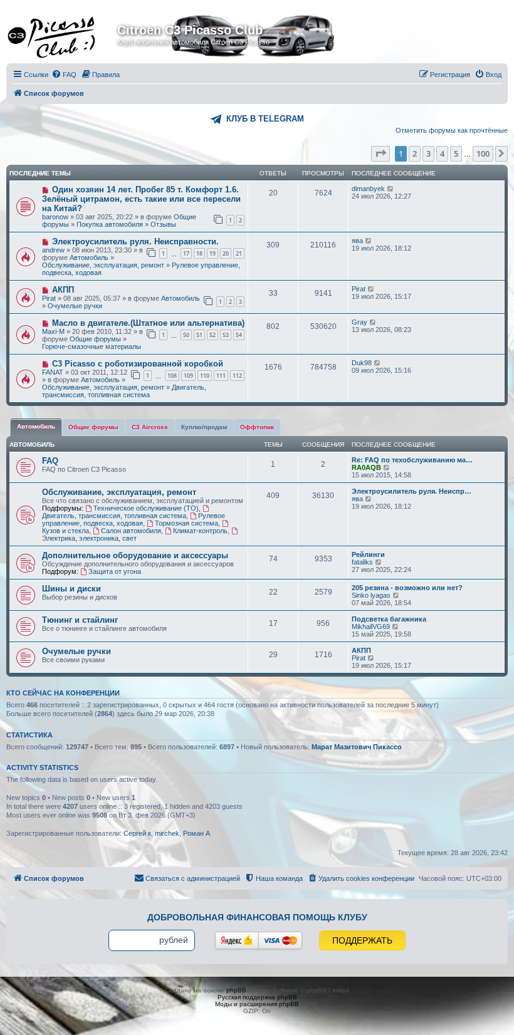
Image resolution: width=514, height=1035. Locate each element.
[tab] (36, 427)
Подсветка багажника (389, 619)
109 (188, 376)
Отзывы (163, 224)
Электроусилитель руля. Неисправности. (135, 241)
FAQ (50, 460)
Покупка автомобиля (109, 224)
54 (239, 335)
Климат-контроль (200, 530)
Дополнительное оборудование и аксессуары (135, 555)
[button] (380, 153)
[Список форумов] (63, 34)
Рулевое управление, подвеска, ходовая (133, 519)
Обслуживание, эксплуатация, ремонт (103, 265)
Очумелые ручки (75, 305)
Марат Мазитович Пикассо (357, 747)
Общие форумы (95, 339)
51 (199, 335)
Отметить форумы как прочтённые (452, 130)
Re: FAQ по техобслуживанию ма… (412, 460)
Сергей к (137, 833)
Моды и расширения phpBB (257, 1004)
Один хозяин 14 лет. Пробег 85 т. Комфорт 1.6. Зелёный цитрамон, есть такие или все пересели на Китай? (141, 199)
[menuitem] (63, 74)
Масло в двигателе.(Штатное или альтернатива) (148, 323)
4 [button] (442, 153)
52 (212, 335)
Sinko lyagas (371, 595)
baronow (55, 217)
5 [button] (456, 153)
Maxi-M (53, 331)
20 (226, 253)
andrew (53, 250)
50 (186, 335)
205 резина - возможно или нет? (407, 587)
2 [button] (414, 153)
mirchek (167, 833)
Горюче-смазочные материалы (91, 346)
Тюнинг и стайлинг (80, 620)
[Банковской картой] (280, 940)
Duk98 (362, 363)
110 (204, 376)
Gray (359, 322)
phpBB (236, 990)
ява (357, 240)
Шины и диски (71, 588)
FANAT (52, 372)
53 (226, 335)
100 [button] (483, 153)
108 (172, 376)
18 (199, 253)
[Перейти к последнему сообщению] (391, 188)
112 (237, 376)
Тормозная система (186, 523)
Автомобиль (89, 257)
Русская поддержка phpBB (257, 997)
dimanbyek (368, 188)
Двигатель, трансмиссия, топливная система (124, 390)
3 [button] (428, 153)
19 (212, 253)
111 (221, 376)
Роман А (196, 833)
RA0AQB (366, 467)
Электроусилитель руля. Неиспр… (411, 491)
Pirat (49, 298)
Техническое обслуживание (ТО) (146, 508)
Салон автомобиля (131, 530)
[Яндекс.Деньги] (237, 940)
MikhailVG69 (371, 626)
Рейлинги (368, 554)
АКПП (63, 289)
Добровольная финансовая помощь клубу (257, 917)
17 (186, 253)
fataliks (362, 562)
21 (239, 253)
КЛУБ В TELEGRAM (265, 118)
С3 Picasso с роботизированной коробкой (137, 363)
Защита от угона (114, 571)
